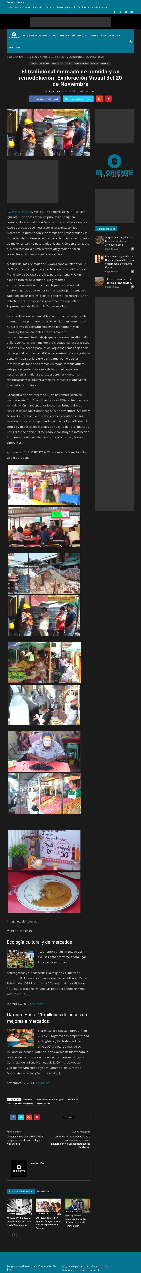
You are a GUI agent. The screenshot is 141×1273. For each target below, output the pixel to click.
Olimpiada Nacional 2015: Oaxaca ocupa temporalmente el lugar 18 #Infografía (25, 1140)
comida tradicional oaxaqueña (50, 1099)
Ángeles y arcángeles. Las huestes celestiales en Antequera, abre (119, 241)
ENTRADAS (44, 63)
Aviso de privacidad (66, 7)
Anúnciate (37, 7)
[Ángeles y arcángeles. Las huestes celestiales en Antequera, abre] (99, 240)
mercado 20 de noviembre (20, 1103)
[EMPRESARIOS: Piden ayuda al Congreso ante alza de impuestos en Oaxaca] (48, 1207)
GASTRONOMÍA (81, 63)
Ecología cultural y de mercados (39, 942)
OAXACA (94, 63)
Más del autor (44, 1191)
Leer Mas (36, 1004)
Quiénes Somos (22, 7)
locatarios (73, 1099)
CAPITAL (33, 63)
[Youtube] (131, 12)
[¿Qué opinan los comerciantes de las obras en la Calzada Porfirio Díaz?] (77, 1206)
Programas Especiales (35, 35)
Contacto (49, 7)
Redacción (54, 91)
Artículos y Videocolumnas (68, 35)
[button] (130, 41)
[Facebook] (114, 12)
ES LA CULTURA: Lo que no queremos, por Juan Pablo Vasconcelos (19, 1221)
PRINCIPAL (105, 63)
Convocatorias (97, 35)
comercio (27, 1099)
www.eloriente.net (20, 212)
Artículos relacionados (21, 1191)
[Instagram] (120, 12)
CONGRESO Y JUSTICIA (46, 1213)
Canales (113, 35)
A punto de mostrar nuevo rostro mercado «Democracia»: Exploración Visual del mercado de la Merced (70, 1142)
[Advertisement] (70, 22)
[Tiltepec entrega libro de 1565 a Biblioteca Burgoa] (99, 281)
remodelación (43, 1103)
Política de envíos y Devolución (92, 7)
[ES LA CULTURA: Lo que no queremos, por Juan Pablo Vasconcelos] (19, 1207)
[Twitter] (125, 12)
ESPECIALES (57, 63)
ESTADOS (68, 63)
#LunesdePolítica (73, 1211)
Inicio (9, 7)
